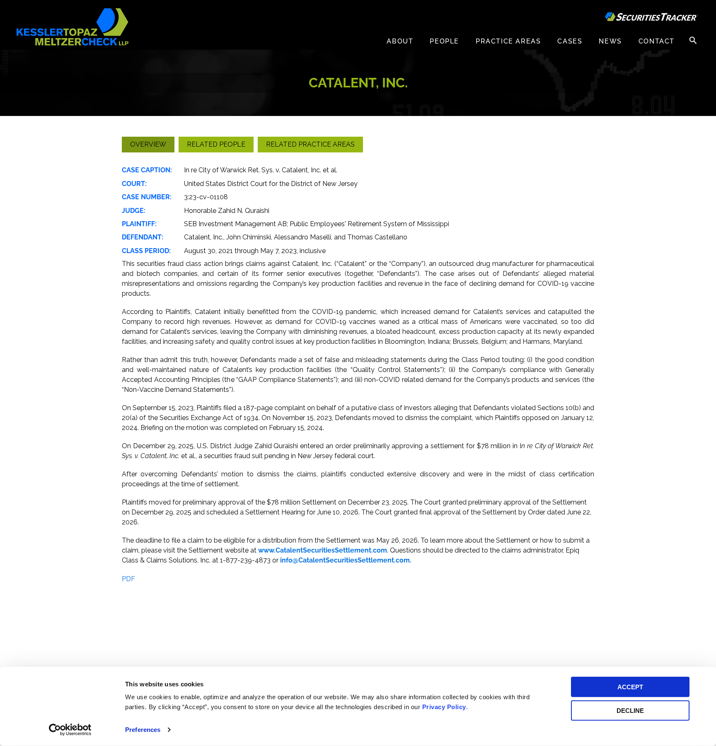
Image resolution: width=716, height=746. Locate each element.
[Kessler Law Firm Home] (72, 26)
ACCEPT (630, 686)
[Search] (693, 40)
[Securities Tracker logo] (651, 17)
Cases (569, 41)
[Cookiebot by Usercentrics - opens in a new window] (70, 730)
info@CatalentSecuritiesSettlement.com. (345, 560)
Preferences (142, 729)
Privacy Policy (444, 706)
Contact (657, 41)
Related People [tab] (216, 144)
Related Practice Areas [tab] (310, 144)
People (444, 41)
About (400, 41)
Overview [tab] (148, 144)
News (610, 41)
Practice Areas (508, 41)
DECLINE (630, 710)
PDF (128, 579)
